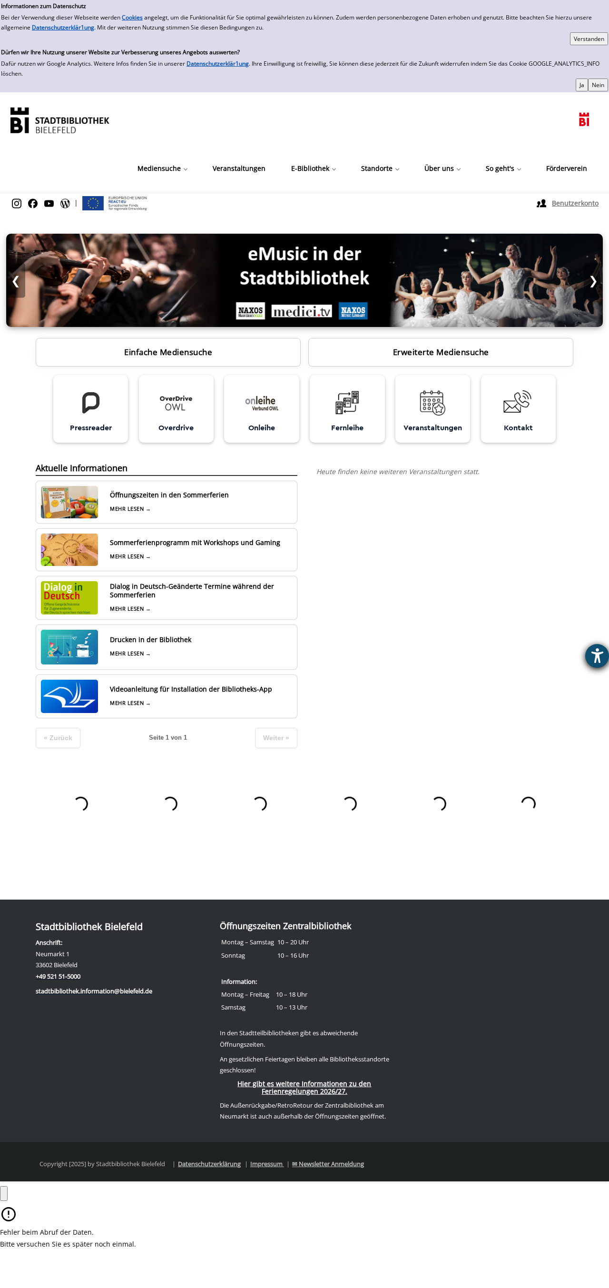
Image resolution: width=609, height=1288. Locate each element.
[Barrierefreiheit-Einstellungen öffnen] (597, 656)
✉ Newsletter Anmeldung (328, 1163)
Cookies (132, 17)
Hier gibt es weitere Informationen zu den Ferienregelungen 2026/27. (304, 1087)
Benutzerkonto (575, 203)
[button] (162, 168)
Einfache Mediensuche (168, 352)
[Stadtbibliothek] (59, 119)
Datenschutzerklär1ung (63, 27)
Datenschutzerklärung (209, 1163)
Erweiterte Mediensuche (441, 352)
